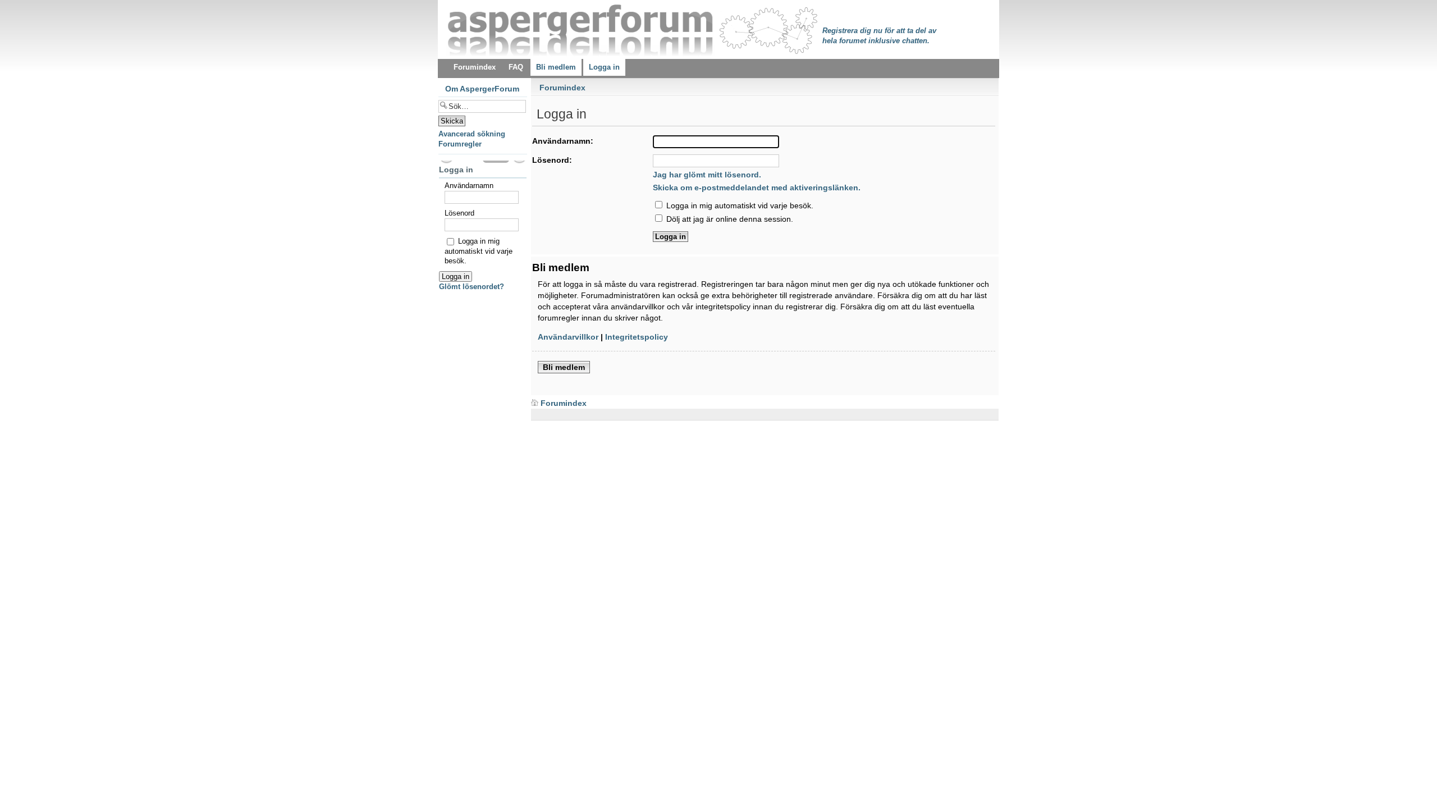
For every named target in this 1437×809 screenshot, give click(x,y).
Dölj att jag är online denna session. (728, 218)
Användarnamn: (562, 140)
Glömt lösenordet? (471, 286)
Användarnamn (469, 185)
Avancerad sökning (471, 134)
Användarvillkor (568, 336)
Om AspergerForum (482, 88)
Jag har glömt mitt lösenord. (707, 174)
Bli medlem (564, 367)
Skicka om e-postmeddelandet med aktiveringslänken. (757, 187)
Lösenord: (552, 160)
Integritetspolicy (636, 336)
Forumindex (562, 87)
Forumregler (460, 144)
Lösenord (459, 213)
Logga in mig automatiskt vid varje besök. (738, 205)
